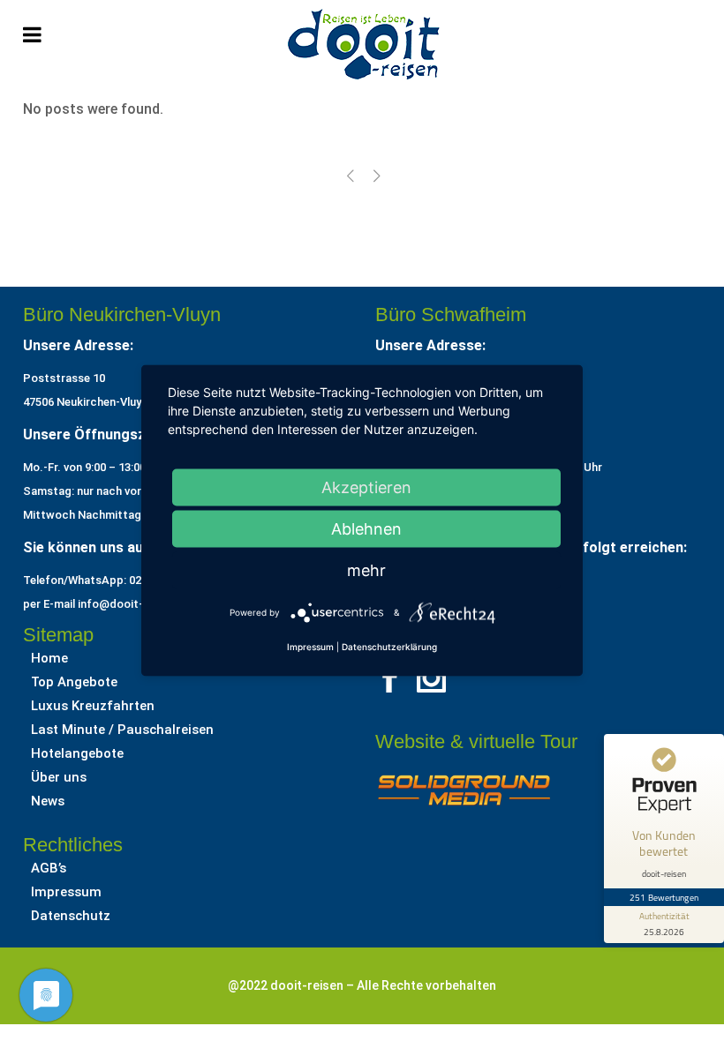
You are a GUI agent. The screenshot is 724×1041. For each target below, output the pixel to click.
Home (49, 658)
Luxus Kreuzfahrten (93, 706)
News (47, 801)
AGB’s (48, 868)
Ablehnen (366, 529)
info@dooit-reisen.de (135, 603)
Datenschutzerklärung (389, 646)
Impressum (66, 892)
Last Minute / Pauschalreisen (122, 730)
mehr (366, 570)
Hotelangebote (77, 753)
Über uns (59, 777)
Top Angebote (74, 682)
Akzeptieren (366, 487)
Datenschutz (70, 916)
